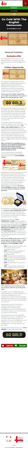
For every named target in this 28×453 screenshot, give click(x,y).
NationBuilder (12, 447)
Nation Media (20, 447)
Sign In (13, 445)
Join (14, 14)
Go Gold (14, 11)
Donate (14, 8)
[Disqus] (14, 371)
